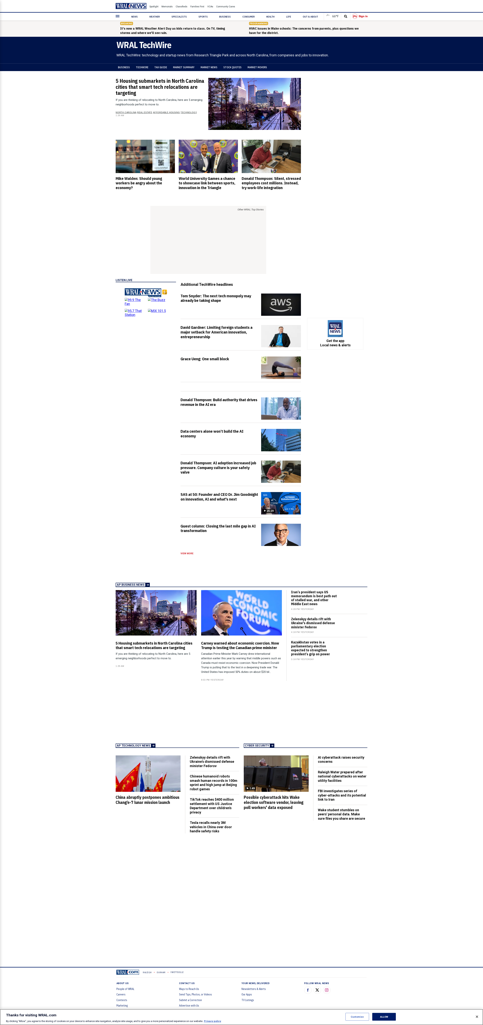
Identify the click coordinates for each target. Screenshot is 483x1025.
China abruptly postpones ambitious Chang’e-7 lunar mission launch (147, 800)
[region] (241, 1017)
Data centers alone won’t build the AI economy (212, 434)
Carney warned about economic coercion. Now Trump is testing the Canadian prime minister (240, 645)
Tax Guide (160, 67)
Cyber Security (257, 745)
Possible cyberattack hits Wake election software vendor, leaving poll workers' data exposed (273, 802)
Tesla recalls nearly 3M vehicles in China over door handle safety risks (211, 827)
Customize (357, 1016)
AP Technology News (133, 745)
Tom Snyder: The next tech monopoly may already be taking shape (216, 298)
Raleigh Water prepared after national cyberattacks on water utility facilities (342, 776)
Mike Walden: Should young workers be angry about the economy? (139, 183)
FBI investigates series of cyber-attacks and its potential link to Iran (342, 795)
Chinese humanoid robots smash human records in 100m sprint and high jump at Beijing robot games (213, 782)
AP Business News (131, 584)
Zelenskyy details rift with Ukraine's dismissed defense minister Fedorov (313, 623)
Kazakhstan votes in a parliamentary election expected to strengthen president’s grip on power (310, 648)
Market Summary (184, 67)
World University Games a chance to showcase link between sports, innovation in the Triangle (207, 183)
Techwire (142, 67)
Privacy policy (212, 1021)
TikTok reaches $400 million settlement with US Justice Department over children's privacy (212, 805)
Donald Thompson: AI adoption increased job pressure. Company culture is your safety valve (218, 467)
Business (124, 67)
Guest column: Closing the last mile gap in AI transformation (218, 528)
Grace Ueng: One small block (205, 358)
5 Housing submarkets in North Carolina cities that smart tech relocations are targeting (160, 86)
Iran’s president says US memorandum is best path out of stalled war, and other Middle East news (314, 598)
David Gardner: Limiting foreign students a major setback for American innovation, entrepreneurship (216, 332)
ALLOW (384, 1016)
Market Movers (257, 67)
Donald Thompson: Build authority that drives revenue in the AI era (219, 402)
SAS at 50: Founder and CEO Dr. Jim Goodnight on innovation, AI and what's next (219, 497)
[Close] (477, 1017)
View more (187, 553)
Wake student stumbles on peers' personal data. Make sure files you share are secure (341, 814)
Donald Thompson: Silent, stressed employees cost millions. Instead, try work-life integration (271, 183)
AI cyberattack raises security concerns (341, 759)
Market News (209, 67)
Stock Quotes (232, 67)
